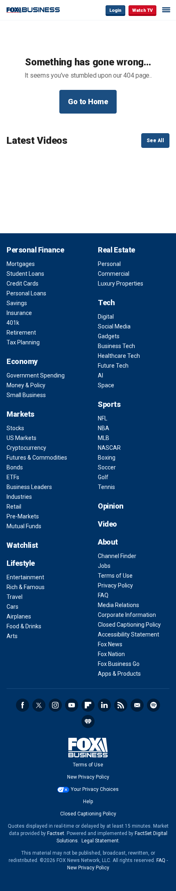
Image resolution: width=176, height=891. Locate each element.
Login (115, 10)
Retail (14, 506)
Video (107, 524)
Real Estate (116, 250)
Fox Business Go (119, 664)
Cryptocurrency (26, 447)
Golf (103, 477)
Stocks (15, 428)
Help (88, 801)
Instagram (55, 705)
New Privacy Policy (88, 777)
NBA (103, 428)
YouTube (71, 705)
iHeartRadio (88, 721)
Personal (109, 264)
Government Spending (36, 375)
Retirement (21, 332)
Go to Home (88, 101)
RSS (120, 705)
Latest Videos (37, 140)
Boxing (106, 457)
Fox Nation (111, 654)
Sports (109, 404)
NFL (102, 418)
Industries (19, 497)
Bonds (15, 467)
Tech (106, 302)
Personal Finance (35, 250)
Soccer (107, 467)
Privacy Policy (115, 585)
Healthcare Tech (119, 356)
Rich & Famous (26, 587)
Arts (12, 636)
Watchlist (22, 545)
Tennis (106, 487)
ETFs (13, 477)
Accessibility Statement (128, 634)
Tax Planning (23, 342)
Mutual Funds (24, 526)
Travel (15, 597)
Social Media (114, 326)
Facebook (22, 705)
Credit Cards (22, 283)
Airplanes (19, 616)
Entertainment (25, 577)
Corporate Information (127, 615)
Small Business (26, 395)
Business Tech (116, 346)
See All (155, 140)
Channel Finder (117, 556)
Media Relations (118, 605)
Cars (12, 606)
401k (13, 322)
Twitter (38, 705)
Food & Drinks (24, 626)
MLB (103, 438)
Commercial (113, 273)
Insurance (19, 313)
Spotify (153, 705)
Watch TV (142, 10)
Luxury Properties (120, 283)
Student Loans (25, 273)
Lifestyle (21, 563)
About (108, 542)
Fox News (110, 644)
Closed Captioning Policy (129, 624)
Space (106, 385)
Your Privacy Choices (95, 789)
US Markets (21, 438)
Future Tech (113, 365)
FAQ (103, 595)
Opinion (111, 506)
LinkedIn (104, 705)
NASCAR (109, 447)
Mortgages (21, 264)
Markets (20, 414)
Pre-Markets (23, 516)
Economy (22, 361)
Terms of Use (115, 575)
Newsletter (137, 705)
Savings (17, 303)
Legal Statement (100, 841)
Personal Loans (26, 293)
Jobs (104, 566)
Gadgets (109, 336)
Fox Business (33, 10)
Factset (55, 833)
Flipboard (88, 705)
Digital (106, 316)
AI (100, 375)
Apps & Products (119, 673)
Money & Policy (26, 385)
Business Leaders (29, 487)
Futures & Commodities (37, 457)
